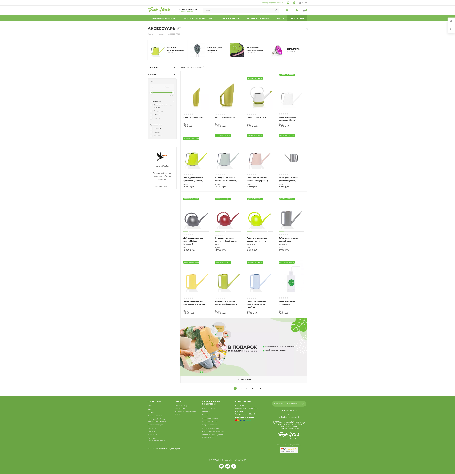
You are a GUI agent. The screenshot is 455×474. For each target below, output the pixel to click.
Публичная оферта (155, 425)
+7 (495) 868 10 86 (188, 9)
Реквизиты (152, 428)
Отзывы (151, 412)
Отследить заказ (208, 408)
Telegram (227, 466)
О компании (154, 402)
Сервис (178, 402)
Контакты (151, 431)
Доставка (206, 411)
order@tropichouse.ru (271, 3)
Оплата (205, 415)
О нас (150, 406)
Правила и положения (211, 428)
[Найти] (276, 10)
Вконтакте (221, 466)
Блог (149, 409)
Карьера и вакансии (156, 416)
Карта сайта (152, 435)
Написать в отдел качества (213, 431)
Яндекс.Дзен (233, 466)
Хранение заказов (209, 421)
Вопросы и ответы (209, 425)
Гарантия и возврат (210, 418)
